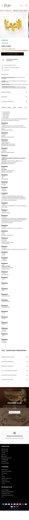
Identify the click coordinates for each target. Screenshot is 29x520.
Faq (2, 474)
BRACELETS (4, 456)
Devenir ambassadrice (6, 478)
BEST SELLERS (4, 449)
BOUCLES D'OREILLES (6, 457)
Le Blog (3, 476)
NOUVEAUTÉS (4, 451)
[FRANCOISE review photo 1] (8, 144)
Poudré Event (4, 480)
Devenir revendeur (5, 481)
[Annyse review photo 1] (7, 130)
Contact (3, 483)
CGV (2, 496)
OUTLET (3, 452)
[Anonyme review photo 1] (7, 137)
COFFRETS (3, 461)
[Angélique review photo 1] (7, 163)
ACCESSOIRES (4, 459)
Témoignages (4, 473)
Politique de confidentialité (7, 491)
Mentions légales (5, 489)
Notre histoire (4, 469)
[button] (4, 40)
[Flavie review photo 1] (6, 172)
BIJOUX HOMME (5, 463)
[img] (4, 123)
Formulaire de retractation (7, 495)
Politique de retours (5, 493)
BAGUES (3, 454)
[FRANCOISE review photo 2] (8, 145)
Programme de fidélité (6, 471)
